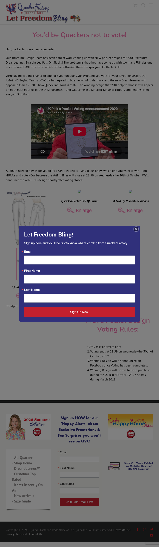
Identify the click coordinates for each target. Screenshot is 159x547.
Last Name (32, 289)
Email (28, 251)
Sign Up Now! (79, 312)
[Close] (136, 229)
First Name (32, 270)
